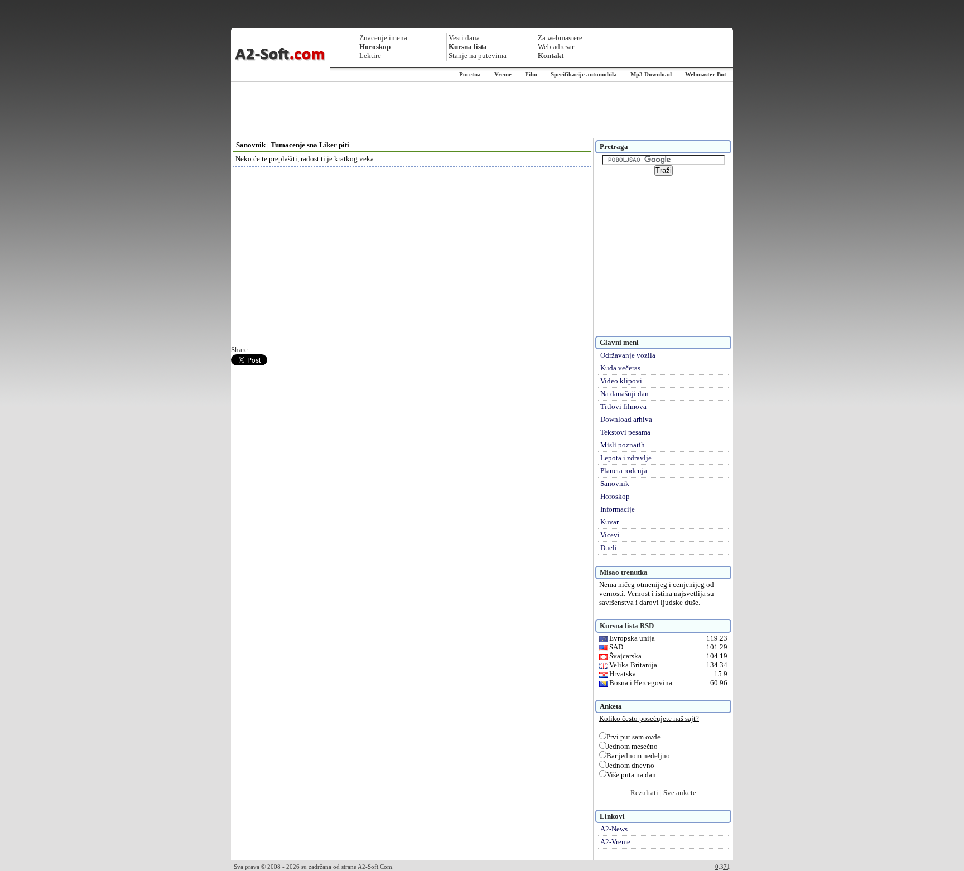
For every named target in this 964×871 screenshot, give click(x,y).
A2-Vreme (615, 842)
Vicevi (610, 535)
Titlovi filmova (623, 406)
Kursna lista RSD (627, 626)
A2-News (614, 829)
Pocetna (470, 74)
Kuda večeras (620, 368)
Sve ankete (679, 792)
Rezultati (644, 792)
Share (239, 349)
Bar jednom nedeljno (638, 756)
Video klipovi (621, 381)
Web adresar (556, 46)
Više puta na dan (631, 775)
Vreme (503, 74)
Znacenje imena (383, 37)
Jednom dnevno (630, 765)
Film (531, 74)
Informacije (617, 509)
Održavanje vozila (627, 355)
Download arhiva (626, 419)
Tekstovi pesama (625, 432)
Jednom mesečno (632, 746)
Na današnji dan (624, 393)
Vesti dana (464, 37)
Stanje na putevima (478, 55)
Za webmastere (560, 37)
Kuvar (609, 522)
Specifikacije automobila (584, 74)
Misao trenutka (624, 572)
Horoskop (615, 496)
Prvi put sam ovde (633, 737)
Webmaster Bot (705, 74)
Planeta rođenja (623, 470)
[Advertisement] (482, 110)
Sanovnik (614, 483)
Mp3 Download (651, 74)
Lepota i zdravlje (626, 458)
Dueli (608, 547)
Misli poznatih (622, 445)
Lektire (370, 55)
